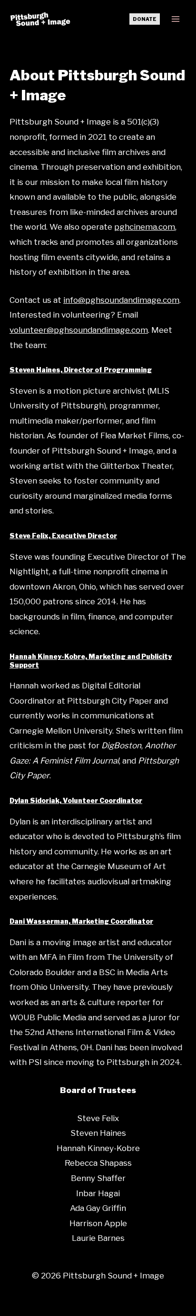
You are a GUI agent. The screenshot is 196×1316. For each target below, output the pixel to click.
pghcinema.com (144, 227)
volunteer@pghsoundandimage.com (79, 330)
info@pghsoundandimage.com (121, 300)
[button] (145, 19)
